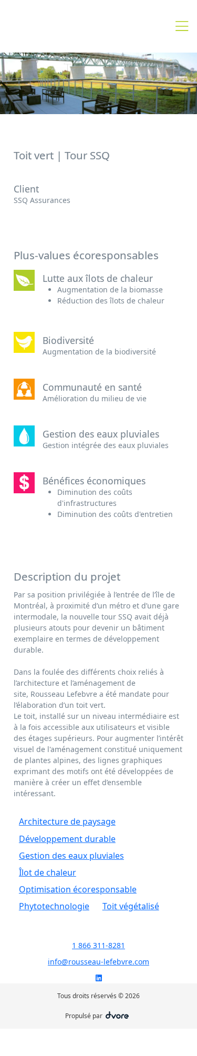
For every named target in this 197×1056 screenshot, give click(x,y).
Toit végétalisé (130, 906)
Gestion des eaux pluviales (71, 855)
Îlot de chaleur (47, 872)
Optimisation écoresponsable (78, 889)
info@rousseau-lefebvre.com (98, 962)
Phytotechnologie (54, 906)
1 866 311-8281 (98, 945)
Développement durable (67, 839)
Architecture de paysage (67, 821)
